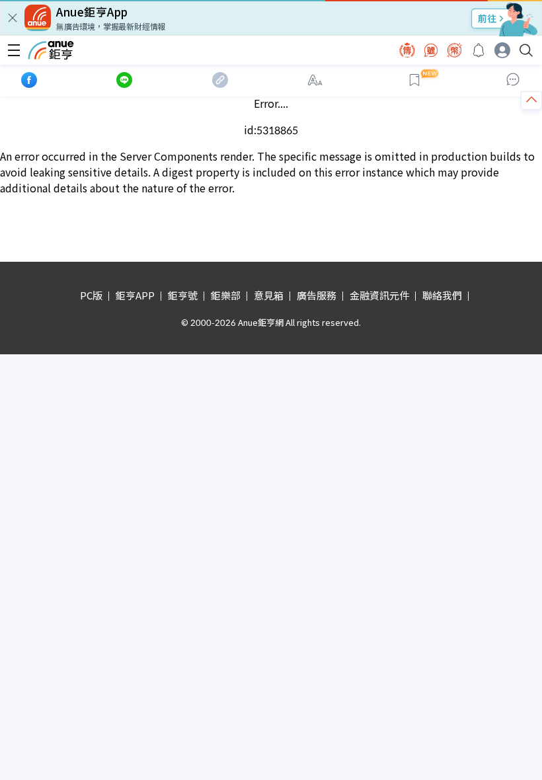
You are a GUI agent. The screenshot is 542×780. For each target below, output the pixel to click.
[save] (414, 80)
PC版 (91, 295)
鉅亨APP (135, 295)
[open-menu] (14, 50)
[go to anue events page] (478, 50)
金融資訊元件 (379, 295)
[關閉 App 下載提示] (12, 18)
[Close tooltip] (501, 112)
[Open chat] (513, 80)
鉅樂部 (226, 295)
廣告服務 (316, 295)
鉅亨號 (183, 295)
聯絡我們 (442, 295)
